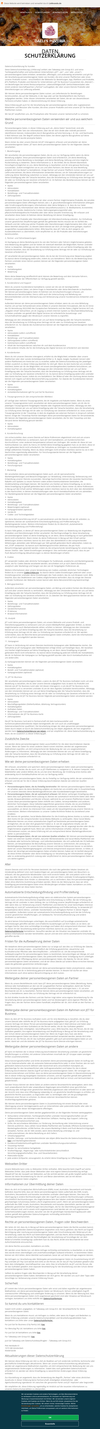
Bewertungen (42, 12)
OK (50, 1417)
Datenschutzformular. (43, 1320)
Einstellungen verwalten (30, 1406)
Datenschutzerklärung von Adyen (31, 731)
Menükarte (26, 12)
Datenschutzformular (14, 931)
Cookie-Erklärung (31, 572)
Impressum (76, 12)
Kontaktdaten (60, 12)
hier (9, 1140)
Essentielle (50, 1424)
